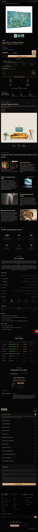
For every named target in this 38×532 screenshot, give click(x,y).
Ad (2, 468)
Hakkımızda (15, 499)
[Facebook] (25, 494)
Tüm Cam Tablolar (4, 499)
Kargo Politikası (28, 501)
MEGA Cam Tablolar (4, 502)
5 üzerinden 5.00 (21, 379)
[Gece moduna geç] (36, 110)
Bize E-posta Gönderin (15, 525)
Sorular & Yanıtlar (24, 373)
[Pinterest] (27, 494)
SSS (14, 501)
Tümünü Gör (35, 411)
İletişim (15, 502)
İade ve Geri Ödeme (29, 502)
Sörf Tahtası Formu (4, 504)
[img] (15, 393)
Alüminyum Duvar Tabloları (5, 501)
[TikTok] (29, 494)
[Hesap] (26, 1)
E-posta (3, 472)
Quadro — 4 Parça (4, 506)
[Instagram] (22, 494)
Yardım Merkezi (28, 504)
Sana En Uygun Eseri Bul (19, 76)
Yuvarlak (2, 507)
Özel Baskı (3, 509)
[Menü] (36, 1)
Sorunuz (3, 476)
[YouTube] (32, 494)
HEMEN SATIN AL (19, 58)
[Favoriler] (28, 1)
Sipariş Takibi (28, 499)
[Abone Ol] (35, 517)
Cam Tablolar (5, 3)
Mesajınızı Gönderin (19, 484)
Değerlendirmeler (14, 373)
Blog (14, 507)
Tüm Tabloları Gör (16, 509)
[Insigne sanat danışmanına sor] (36, 331)
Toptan (15, 506)
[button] (13, 383)
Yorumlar (15, 504)
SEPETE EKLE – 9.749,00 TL (22, 56)
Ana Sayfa (2, 3)
